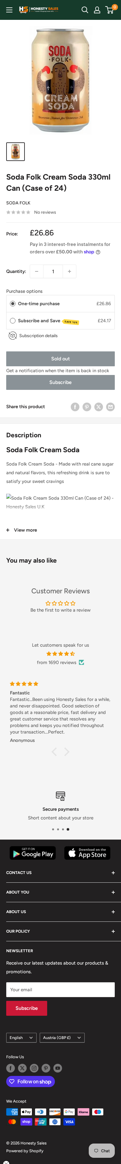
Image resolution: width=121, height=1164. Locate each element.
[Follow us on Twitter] (22, 1068)
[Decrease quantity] (36, 271)
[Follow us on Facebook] (10, 1068)
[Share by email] (110, 406)
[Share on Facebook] (75, 406)
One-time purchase (39, 303)
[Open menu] (9, 9)
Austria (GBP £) (57, 1037)
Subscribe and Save (48, 321)
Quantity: (16, 271)
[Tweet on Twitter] (98, 406)
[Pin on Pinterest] (87, 406)
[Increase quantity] (69, 271)
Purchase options (24, 291)
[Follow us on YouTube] (57, 1068)
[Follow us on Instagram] (34, 1068)
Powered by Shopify (24, 1150)
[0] (110, 10)
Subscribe (60, 382)
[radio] (13, 303)
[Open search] (85, 10)
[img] (60, 653)
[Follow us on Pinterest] (46, 1068)
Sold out (60, 359)
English (16, 1037)
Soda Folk (18, 203)
